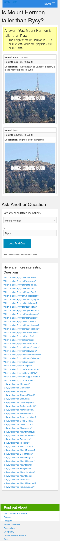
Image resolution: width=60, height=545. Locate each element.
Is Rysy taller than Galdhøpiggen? (19, 402)
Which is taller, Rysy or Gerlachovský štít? (22, 355)
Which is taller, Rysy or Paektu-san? (20, 281)
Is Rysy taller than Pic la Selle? (17, 480)
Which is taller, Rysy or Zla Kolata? (19, 380)
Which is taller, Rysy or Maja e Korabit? (21, 310)
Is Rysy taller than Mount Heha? (18, 465)
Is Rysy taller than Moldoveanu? (18, 428)
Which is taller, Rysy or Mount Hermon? (21, 325)
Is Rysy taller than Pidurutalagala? (19, 487)
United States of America (15, 535)
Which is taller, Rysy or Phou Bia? (19, 336)
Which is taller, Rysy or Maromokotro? (21, 318)
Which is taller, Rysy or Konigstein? (19, 362)
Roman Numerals (12, 524)
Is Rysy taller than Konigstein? (17, 468)
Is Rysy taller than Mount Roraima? (19, 450)
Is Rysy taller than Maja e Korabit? (19, 446)
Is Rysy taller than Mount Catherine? (20, 435)
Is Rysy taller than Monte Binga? (18, 457)
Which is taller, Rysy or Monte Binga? (20, 285)
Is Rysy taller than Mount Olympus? (19, 432)
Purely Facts (9, 2)
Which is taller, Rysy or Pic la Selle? (20, 321)
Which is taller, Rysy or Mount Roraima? (22, 329)
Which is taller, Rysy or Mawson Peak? (21, 344)
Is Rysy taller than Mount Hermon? (19, 461)
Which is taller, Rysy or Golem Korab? (21, 277)
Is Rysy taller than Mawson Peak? (19, 410)
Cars (6, 539)
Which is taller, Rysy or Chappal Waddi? (22, 377)
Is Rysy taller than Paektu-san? (18, 439)
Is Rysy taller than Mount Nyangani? (20, 483)
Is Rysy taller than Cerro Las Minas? (20, 417)
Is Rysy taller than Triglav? (15, 391)
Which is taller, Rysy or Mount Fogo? (20, 292)
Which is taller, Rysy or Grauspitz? (19, 288)
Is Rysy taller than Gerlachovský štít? (20, 406)
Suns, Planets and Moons (15, 513)
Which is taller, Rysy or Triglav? (18, 366)
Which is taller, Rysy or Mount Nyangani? (22, 299)
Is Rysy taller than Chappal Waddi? (19, 395)
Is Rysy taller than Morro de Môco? (19, 472)
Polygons (8, 521)
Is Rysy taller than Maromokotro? (18, 413)
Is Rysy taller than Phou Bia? (17, 443)
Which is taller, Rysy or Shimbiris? (19, 340)
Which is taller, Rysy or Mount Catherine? (22, 358)
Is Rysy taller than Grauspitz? (17, 388)
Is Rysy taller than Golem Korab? (18, 424)
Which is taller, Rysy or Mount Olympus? (22, 347)
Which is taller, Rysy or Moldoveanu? (20, 351)
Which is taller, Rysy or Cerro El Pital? (21, 373)
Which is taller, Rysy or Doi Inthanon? (20, 303)
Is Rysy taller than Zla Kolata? (17, 399)
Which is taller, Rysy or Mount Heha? (20, 307)
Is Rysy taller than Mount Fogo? (18, 476)
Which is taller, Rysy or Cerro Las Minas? (22, 369)
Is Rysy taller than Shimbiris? (17, 384)
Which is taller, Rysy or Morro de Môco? (21, 332)
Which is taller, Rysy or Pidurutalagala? (21, 314)
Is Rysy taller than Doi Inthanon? (18, 454)
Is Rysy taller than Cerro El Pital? (18, 421)
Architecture (9, 528)
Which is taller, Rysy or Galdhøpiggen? (21, 296)
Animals (7, 517)
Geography (9, 532)
